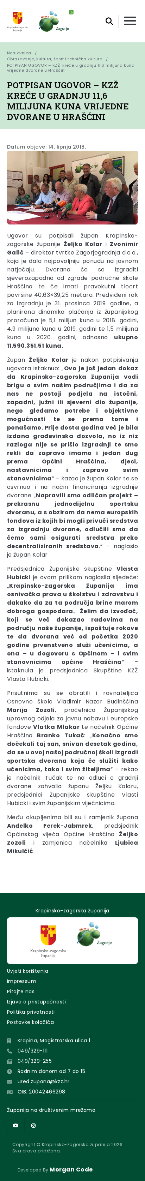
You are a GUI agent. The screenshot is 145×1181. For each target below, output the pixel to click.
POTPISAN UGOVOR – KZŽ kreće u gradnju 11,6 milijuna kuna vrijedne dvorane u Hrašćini (71, 68)
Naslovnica (19, 52)
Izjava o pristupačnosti (36, 1001)
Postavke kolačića (30, 1022)
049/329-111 (33, 1050)
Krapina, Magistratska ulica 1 (54, 1040)
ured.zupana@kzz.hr (44, 1081)
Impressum (21, 981)
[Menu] (130, 21)
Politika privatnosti (31, 1011)
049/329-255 (35, 1061)
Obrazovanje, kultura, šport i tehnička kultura (54, 58)
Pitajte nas (20, 991)
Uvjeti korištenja (27, 971)
